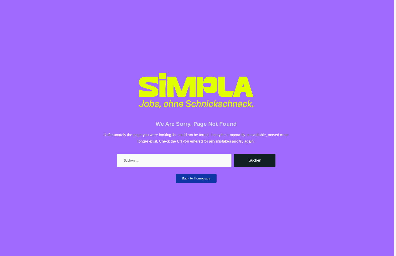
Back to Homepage (196, 178)
